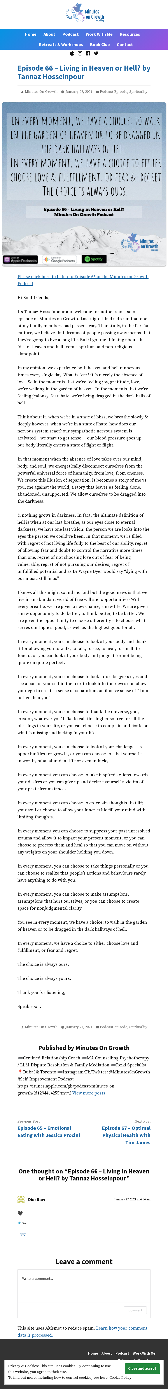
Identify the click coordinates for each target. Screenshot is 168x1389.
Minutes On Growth (41, 91)
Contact (125, 44)
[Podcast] (72, 53)
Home (31, 34)
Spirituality (138, 91)
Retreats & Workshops (61, 44)
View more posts (88, 1093)
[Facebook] (88, 53)
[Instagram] (80, 53)
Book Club (100, 44)
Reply (22, 1234)
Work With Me (99, 34)
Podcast (70, 34)
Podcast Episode (113, 91)
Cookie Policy (120, 1377)
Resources (130, 34)
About (49, 34)
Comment (135, 1310)
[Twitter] (95, 53)
